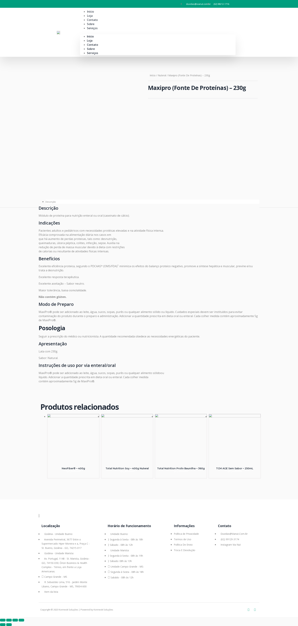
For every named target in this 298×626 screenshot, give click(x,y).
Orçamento (73, 471)
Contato (92, 45)
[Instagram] (255, 610)
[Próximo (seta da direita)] (9, 624)
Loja (89, 40)
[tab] (152, 202)
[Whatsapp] (248, 610)
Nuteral (162, 75)
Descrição (51, 201)
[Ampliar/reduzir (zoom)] (21, 620)
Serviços (92, 28)
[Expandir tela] (15, 620)
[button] (158, 32)
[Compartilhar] (9, 620)
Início (90, 36)
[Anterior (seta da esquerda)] (3, 624)
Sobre (91, 49)
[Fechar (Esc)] (3, 620)
